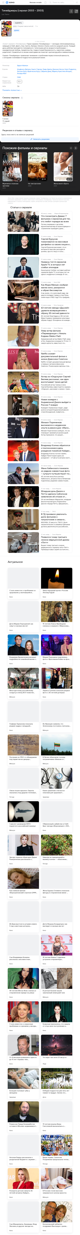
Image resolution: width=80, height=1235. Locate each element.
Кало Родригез (70, 69)
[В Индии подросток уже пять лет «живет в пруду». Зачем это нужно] (56, 1083)
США (19, 77)
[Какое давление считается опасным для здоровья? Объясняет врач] (56, 783)
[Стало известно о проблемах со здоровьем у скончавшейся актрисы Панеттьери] (23, 583)
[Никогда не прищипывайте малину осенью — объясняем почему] (56, 850)
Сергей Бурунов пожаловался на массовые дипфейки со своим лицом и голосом (55, 242)
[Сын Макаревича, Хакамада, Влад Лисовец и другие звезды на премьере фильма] (23, 1217)
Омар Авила (47, 69)
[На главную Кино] (11, 2)
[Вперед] (76, 148)
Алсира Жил (21, 73)
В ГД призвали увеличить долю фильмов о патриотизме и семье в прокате (54, 517)
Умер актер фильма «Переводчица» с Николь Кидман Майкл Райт (53, 333)
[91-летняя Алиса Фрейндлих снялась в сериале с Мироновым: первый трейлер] (56, 616)
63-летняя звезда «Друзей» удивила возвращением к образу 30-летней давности (55, 310)
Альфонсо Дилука (24, 69)
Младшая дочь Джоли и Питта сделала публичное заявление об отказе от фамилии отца (54, 494)
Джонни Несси (58, 69)
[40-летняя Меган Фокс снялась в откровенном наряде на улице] (23, 983)
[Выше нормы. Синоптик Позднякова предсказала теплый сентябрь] (56, 1150)
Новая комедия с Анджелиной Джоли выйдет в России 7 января (56, 402)
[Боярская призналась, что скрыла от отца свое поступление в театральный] (56, 1017)
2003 (15, 26)
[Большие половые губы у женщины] (23, 1083)
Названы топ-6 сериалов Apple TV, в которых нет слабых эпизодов (53, 265)
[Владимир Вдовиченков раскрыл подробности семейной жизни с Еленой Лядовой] (23, 650)
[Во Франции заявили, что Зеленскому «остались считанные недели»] (56, 716)
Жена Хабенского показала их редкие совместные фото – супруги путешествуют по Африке (55, 471)
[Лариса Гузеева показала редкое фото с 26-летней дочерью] (56, 683)
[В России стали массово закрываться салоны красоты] (56, 1183)
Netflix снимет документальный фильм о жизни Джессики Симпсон (54, 356)
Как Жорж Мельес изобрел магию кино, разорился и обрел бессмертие (54, 288)
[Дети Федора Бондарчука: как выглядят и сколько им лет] (56, 917)
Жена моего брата (61, 184)
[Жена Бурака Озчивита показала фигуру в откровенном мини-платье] (56, 883)
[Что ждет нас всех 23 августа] (56, 1050)
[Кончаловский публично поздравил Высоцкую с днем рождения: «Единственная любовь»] (56, 1217)
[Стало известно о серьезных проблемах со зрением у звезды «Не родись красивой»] (23, 1017)
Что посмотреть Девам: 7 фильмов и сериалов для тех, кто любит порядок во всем (56, 219)
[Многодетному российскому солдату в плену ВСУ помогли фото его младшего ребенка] (23, 683)
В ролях (5, 69)
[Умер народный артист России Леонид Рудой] (56, 583)
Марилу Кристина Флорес (62, 71)
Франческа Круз (33, 71)
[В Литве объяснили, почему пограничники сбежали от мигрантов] (56, 750)
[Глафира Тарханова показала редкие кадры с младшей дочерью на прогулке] (23, 716)
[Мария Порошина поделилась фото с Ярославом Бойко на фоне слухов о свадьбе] (56, 650)
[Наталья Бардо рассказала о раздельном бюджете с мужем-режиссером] (23, 1150)
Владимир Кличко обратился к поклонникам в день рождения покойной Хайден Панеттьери (55, 448)
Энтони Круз (22, 71)
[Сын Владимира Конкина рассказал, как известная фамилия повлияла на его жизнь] (23, 950)
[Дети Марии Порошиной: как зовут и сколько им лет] (23, 616)
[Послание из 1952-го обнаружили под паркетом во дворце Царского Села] (23, 750)
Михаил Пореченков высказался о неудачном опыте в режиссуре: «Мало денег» (55, 425)
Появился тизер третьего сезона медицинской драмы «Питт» (55, 540)
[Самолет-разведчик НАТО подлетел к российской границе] (23, 817)
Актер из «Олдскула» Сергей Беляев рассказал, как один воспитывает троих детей (56, 379)
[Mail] (7, 2)
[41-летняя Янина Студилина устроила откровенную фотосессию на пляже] (56, 950)
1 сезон (5, 119)
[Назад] (71, 148)
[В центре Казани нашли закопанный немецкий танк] (56, 983)
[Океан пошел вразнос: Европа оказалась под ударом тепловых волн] (23, 783)
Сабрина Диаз (46, 71)
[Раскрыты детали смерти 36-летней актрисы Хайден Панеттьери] (23, 1183)
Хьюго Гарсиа (36, 69)
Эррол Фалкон (22, 65)
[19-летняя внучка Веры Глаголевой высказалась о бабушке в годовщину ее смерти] (56, 1117)
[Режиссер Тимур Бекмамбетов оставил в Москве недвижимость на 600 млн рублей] (23, 1117)
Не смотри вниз (34, 184)
